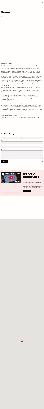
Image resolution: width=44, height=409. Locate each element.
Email (2, 140)
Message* (3, 149)
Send (4, 161)
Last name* (24, 136)
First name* (3, 136)
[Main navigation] (42, 2)
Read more (27, 191)
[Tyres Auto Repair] (4, 2)
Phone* (2, 145)
